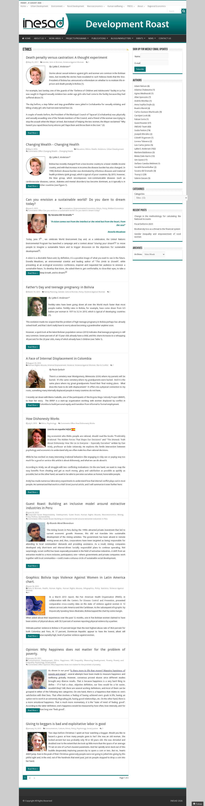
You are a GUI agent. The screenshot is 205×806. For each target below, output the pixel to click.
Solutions (102, 149)
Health (94, 149)
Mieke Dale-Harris (142, 156)
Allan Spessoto (141, 97)
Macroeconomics (95, 6)
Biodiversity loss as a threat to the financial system (157, 229)
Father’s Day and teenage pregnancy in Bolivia (60, 287)
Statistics (104, 588)
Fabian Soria (140, 119)
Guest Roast (74, 515)
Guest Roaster (140, 123)
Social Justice (50, 663)
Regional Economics (157, 6)
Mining (120, 515)
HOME (27, 38)
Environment (56, 6)
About (140, 6)
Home (23, 6)
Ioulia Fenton (140, 130)
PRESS (130, 6)
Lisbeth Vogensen (142, 137)
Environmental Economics (84, 208)
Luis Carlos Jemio (142, 145)
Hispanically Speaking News (61, 611)
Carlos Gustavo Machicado (146, 112)
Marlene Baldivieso (143, 152)
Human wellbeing (115, 6)
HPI (72, 660)
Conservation (67, 208)
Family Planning (50, 292)
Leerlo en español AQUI (59, 429)
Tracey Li (138, 174)
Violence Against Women (73, 62)
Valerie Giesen (140, 178)
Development (61, 515)
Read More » (33, 133)
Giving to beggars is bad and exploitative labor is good (66, 724)
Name (137, 56)
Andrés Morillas (141, 101)
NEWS (151, 38)
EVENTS (139, 38)
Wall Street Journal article (72, 484)
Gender (45, 62)
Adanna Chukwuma (143, 90)
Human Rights (55, 588)
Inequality (79, 660)
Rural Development (75, 6)
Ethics (88, 149)
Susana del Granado (143, 171)
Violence (70, 365)
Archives (138, 254)
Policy (104, 208)
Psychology (51, 423)
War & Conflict (102, 365)
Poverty (109, 660)
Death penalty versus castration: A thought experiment (66, 57)
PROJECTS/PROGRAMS (76, 38)
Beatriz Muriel (140, 108)
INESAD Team (140, 126)
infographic (117, 607)
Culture (61, 729)
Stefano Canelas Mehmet (145, 163)
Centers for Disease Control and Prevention (92, 600)
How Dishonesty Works (42, 419)
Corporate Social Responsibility (41, 515)
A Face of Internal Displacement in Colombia (58, 358)
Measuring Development (94, 660)
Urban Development (39, 6)
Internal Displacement (57, 365)
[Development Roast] (102, 20)
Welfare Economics (116, 208)
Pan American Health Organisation (97, 597)
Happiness (64, 660)
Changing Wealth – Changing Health (52, 144)
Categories (139, 194)
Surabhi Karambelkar (144, 167)
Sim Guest (139, 160)
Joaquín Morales (141, 134)
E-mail (137, 63)
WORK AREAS (55, 38)
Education (80, 149)
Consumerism (34, 660)
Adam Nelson (140, 86)
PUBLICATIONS (99, 38)
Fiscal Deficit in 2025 (143, 224)
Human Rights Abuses (37, 365)
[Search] (183, 11)
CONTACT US (165, 38)
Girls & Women (55, 62)
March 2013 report (64, 597)
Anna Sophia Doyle (143, 104)
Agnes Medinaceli (142, 93)
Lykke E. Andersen (142, 149)
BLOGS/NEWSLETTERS (121, 38)
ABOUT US (39, 38)
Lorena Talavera (141, 141)
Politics (34, 517)
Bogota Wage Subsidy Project (104, 397)
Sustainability (44, 517)
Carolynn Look (141, 115)
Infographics (88, 588)
